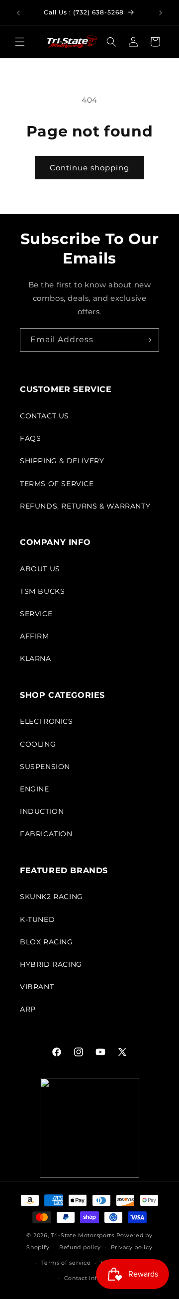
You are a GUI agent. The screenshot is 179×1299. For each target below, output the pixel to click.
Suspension (45, 766)
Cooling (38, 744)
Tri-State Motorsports (82, 1235)
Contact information (94, 1278)
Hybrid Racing (51, 964)
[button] (20, 42)
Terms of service (65, 1262)
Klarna (35, 658)
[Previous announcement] (18, 13)
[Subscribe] (148, 340)
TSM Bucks (42, 591)
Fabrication (46, 833)
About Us (40, 568)
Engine (34, 788)
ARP (28, 1009)
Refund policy (80, 1247)
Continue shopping (89, 167)
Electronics (46, 721)
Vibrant (37, 986)
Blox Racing (46, 941)
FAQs (30, 438)
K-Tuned (37, 919)
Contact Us (44, 415)
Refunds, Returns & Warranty (85, 506)
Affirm (34, 636)
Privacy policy (132, 1247)
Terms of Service (57, 483)
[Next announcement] (161, 13)
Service (36, 613)
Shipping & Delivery (62, 460)
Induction (42, 811)
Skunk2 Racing (51, 896)
